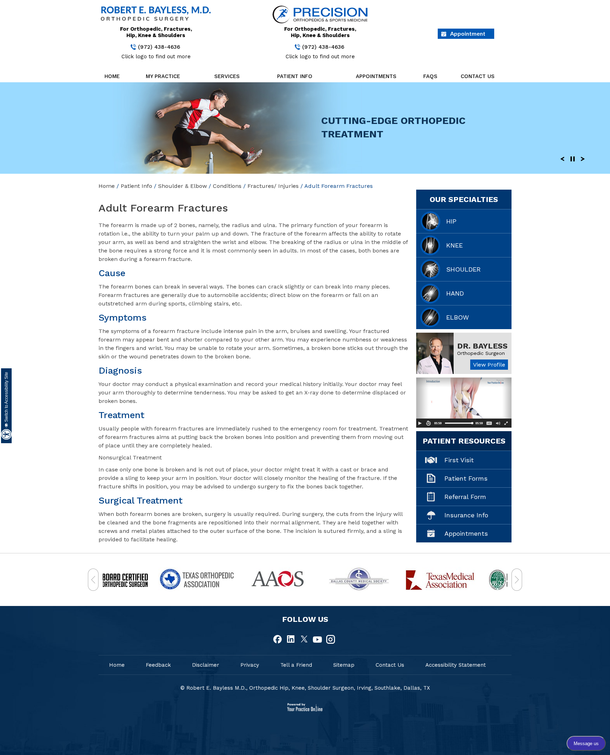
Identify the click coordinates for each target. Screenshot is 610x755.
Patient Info (294, 76)
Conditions (227, 186)
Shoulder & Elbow (182, 186)
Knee (454, 245)
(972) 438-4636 (159, 47)
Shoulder (463, 269)
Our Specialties (464, 199)
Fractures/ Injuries (273, 186)
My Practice (163, 76)
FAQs (430, 76)
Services (227, 76)
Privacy (249, 665)
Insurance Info (466, 515)
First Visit (459, 460)
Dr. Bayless (482, 345)
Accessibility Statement (455, 665)
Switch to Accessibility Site (6, 397)
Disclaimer (205, 665)
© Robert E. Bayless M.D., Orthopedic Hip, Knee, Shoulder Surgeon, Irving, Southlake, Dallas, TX (305, 688)
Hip (451, 221)
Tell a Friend (296, 665)
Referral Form (465, 496)
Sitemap (343, 665)
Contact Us (478, 76)
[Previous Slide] (562, 158)
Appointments (376, 76)
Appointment (467, 33)
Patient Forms (466, 478)
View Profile (489, 364)
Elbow (457, 317)
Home (112, 76)
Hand (455, 293)
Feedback (158, 665)
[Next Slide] (583, 158)
